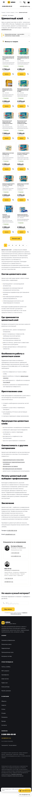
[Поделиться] (29, 18)
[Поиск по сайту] (19, 2)
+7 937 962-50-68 (8, 578)
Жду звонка (8, 609)
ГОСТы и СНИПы (5, 666)
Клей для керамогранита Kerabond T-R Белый (8, 184)
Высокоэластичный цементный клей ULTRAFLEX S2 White (7, 122)
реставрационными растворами (12, 468)
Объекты (3, 701)
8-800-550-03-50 (7, 6)
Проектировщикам (7, 662)
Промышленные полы (7, 652)
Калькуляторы (5, 686)
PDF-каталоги (5, 670)
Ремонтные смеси (6, 644)
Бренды (3, 721)
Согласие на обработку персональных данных (12, 775)
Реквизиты (4, 717)
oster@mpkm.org (8, 581)
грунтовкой (6, 382)
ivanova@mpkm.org (16, 556)
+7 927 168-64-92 (15, 552)
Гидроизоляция (5, 648)
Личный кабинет (13, 745)
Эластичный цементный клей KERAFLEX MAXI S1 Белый (23, 58)
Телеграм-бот (4, 745)
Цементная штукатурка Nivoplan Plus (23, 184)
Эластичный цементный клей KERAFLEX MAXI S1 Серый (8, 58)
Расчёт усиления (6, 690)
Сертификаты (5, 674)
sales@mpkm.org (25, 6)
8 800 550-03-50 (8, 734)
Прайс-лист (4, 682)
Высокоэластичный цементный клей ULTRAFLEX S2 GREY (22, 122)
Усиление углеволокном (8, 640)
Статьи (3, 709)
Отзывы (3, 713)
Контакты (4, 725)
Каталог (3, 635)
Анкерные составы (6, 656)
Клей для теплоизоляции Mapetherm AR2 (6, 216)
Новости (3, 705)
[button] (4, 2)
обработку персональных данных (19, 613)
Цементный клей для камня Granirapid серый (23, 215)
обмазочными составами (10, 466)
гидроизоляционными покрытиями (13, 459)
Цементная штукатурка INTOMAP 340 (8, 153)
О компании (5, 696)
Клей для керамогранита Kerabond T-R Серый (23, 153)
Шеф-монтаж (5, 678)
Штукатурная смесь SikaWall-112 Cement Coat (7, 90)
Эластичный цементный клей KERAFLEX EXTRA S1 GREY (23, 90)
